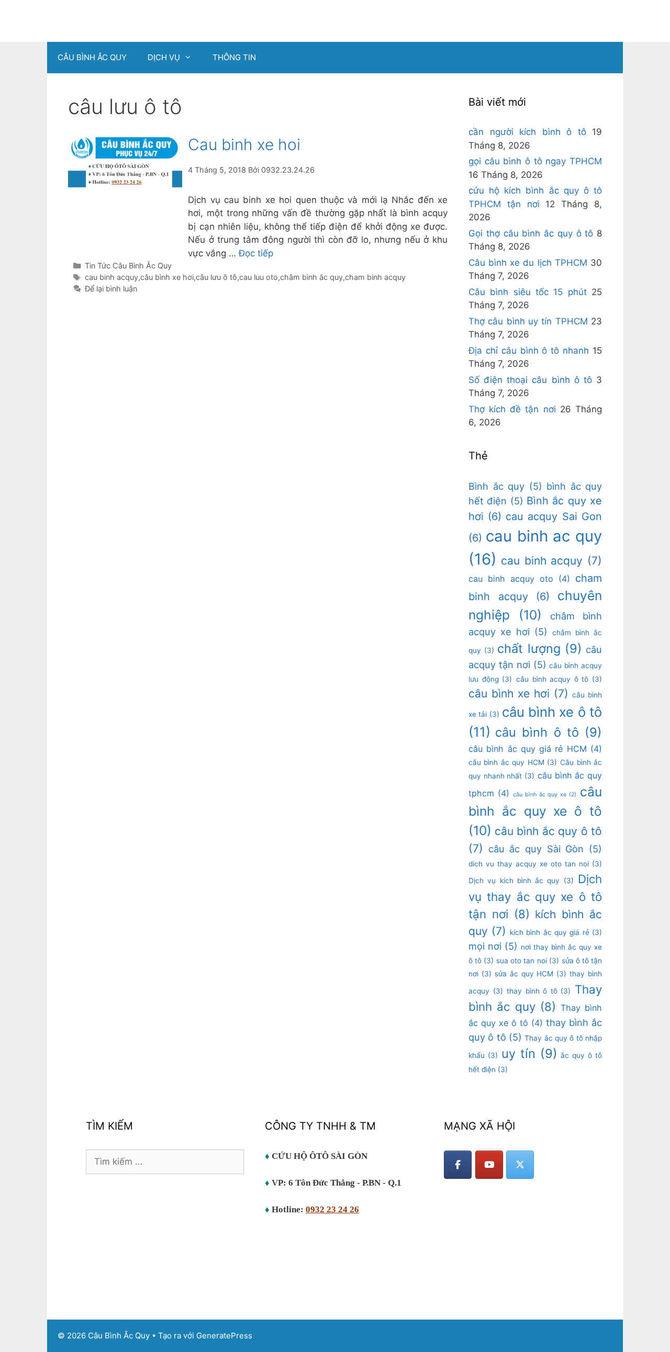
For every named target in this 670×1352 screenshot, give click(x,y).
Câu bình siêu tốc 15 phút (527, 292)
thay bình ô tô (539, 991)
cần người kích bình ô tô (527, 132)
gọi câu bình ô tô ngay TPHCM (535, 161)
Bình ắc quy (505, 486)
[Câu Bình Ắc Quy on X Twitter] (520, 1165)
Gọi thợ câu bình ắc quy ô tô (530, 233)
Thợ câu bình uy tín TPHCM (528, 321)
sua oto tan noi (527, 960)
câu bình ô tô (548, 732)
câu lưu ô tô (216, 277)
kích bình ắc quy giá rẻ (556, 932)
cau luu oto (258, 277)
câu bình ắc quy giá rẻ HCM (535, 748)
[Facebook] (458, 1165)
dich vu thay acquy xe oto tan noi (535, 864)
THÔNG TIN (234, 57)
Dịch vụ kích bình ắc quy (521, 880)
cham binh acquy (375, 277)
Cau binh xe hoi (244, 144)
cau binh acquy (111, 277)
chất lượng (539, 648)
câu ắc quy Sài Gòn (545, 848)
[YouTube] (489, 1165)
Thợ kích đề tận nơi (512, 409)
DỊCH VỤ (164, 57)
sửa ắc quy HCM (530, 974)
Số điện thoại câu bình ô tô (530, 380)
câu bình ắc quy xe (544, 794)
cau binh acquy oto (519, 578)
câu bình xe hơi (167, 277)
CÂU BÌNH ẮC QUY (92, 57)
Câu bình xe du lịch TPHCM (527, 262)
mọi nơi (493, 946)
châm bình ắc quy (311, 277)
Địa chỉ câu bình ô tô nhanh (528, 350)
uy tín (529, 1053)
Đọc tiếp (256, 253)
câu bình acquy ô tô (559, 679)
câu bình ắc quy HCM (512, 762)
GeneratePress (224, 1335)
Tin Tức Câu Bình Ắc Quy (128, 265)
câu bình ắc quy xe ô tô (535, 811)
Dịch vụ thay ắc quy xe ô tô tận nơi (535, 896)
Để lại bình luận (111, 288)
